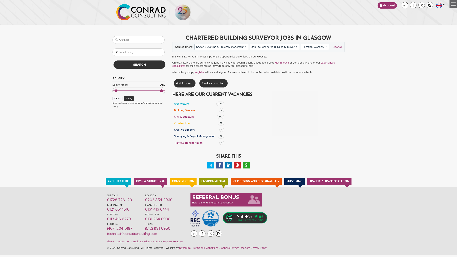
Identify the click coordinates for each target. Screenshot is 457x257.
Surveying (294, 181)
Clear (117, 98)
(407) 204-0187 (119, 228)
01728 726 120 (119, 200)
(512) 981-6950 (157, 228)
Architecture (198, 103)
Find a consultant (213, 83)
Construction (198, 123)
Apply (129, 98)
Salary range (138, 85)
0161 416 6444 (157, 209)
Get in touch (184, 83)
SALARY (118, 78)
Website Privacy (230, 248)
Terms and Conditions (205, 248)
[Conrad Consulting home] (141, 12)
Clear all (337, 47)
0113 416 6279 (119, 219)
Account (388, 5)
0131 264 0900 (157, 219)
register (199, 72)
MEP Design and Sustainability (256, 181)
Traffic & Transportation (198, 142)
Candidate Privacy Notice (145, 241)
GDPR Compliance (118, 241)
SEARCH (139, 65)
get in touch (282, 62)
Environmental (213, 181)
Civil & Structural (198, 116)
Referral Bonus (215, 197)
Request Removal (172, 241)
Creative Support (198, 129)
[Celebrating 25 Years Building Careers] (182, 12)
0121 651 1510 (118, 209)
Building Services (198, 110)
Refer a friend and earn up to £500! (212, 202)
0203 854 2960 (158, 200)
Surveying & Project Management (198, 136)
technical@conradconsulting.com (132, 234)
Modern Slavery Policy (254, 248)
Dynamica (185, 248)
